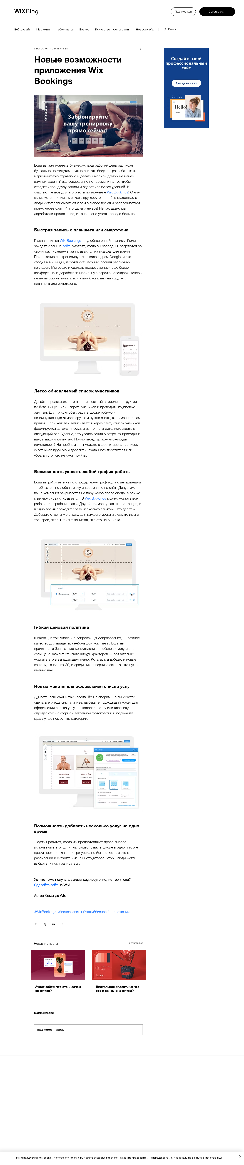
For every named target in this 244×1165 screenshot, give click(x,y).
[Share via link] (62, 924)
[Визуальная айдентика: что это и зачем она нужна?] (119, 965)
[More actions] (140, 48)
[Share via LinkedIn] (53, 924)
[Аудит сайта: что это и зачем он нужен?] (58, 965)
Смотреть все (135, 943)
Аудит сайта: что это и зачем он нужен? (58, 989)
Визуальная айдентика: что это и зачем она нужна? (117, 989)
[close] (240, 1156)
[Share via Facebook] (36, 924)
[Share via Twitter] (44, 924)
